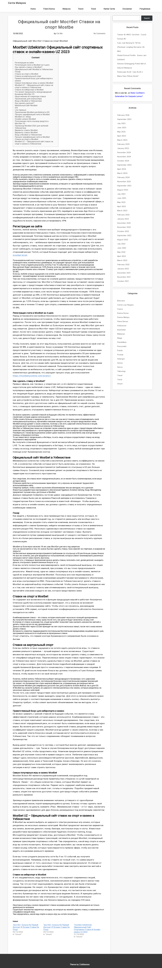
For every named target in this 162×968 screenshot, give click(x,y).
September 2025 (124, 119)
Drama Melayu (123, 317)
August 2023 (122, 190)
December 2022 (124, 223)
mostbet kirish (20, 255)
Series (120, 363)
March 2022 (122, 260)
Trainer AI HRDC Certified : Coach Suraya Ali (131, 37)
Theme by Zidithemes (80, 964)
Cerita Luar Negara (125, 305)
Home (33, 9)
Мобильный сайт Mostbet (26, 105)
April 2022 (121, 256)
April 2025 (121, 136)
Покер (18, 72)
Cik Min (59, 33)
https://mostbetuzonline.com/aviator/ (32, 376)
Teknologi (121, 371)
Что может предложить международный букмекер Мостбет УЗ (33, 93)
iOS (16, 108)
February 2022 (123, 264)
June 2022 (121, 248)
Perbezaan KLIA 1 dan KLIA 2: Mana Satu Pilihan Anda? (130, 74)
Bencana (121, 301)
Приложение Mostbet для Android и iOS (32, 112)
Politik (120, 350)
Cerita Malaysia (17, 3)
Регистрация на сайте (24, 63)
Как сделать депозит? (24, 103)
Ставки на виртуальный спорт (28, 76)
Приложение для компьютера (28, 99)
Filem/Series (49, 9)
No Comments (99, 33)
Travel (80, 9)
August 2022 (122, 240)
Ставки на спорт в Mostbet (26, 74)
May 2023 (121, 202)
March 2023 (122, 211)
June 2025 (121, 128)
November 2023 (124, 181)
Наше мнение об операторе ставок (30, 96)
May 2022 (121, 252)
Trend (93, 9)
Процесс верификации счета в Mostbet (32, 114)
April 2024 (121, 169)
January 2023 (123, 219)
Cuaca (120, 309)
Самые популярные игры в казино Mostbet (34, 83)
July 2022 (121, 244)
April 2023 (121, 206)
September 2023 (124, 186)
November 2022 (124, 227)
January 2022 (123, 269)
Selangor (121, 359)
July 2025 (121, 123)
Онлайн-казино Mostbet (25, 119)
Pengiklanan (145, 9)
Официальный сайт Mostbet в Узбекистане (34, 69)
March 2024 (122, 173)
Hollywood (121, 326)
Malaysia (66, 9)
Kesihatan (121, 330)
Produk (120, 355)
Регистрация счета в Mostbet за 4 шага (32, 65)
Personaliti (122, 346)
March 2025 (122, 140)
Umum (120, 384)
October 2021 (123, 281)
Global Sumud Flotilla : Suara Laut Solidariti (131, 57)
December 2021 (124, 273)
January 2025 (123, 148)
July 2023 (121, 194)
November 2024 (124, 157)
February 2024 (123, 177)
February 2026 (123, 115)
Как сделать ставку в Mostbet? (28, 67)
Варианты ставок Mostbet (26, 130)
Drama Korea (123, 313)
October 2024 (123, 161)
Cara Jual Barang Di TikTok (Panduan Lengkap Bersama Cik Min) (131, 47)
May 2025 (121, 132)
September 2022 (124, 235)
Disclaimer (127, 9)
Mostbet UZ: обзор (23, 117)
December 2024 (124, 152)
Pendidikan (122, 342)
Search (147, 18)
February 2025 (123, 144)
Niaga (119, 338)
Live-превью (20, 110)
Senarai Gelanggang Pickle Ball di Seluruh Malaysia (131, 66)
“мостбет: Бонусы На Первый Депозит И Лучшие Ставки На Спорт (26, 927)
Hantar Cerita (109, 9)
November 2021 (124, 277)
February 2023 (123, 215)
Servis (120, 367)
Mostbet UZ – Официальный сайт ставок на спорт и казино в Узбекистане (34, 86)
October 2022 (123, 231)
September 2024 (124, 165)
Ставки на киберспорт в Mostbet (29, 90)
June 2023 (121, 198)
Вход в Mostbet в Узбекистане (28, 101)
